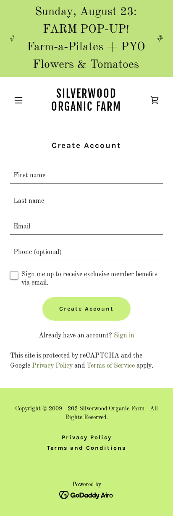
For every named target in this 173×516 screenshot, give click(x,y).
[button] (21, 100)
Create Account (86, 308)
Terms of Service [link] (110, 366)
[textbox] (86, 176)
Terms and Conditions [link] (86, 447)
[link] (87, 109)
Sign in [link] (124, 335)
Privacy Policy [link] (52, 366)
